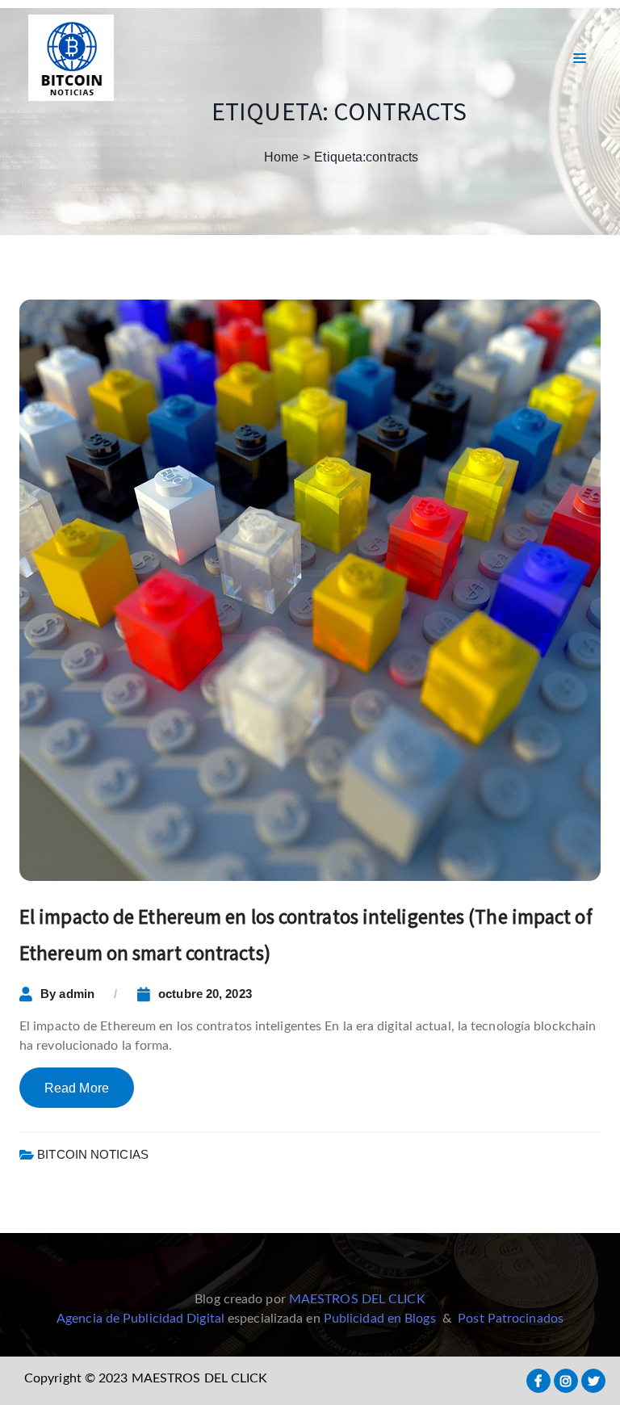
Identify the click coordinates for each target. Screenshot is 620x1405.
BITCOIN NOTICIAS (93, 1154)
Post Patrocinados (510, 1318)
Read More (76, 1088)
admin (76, 993)
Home (281, 157)
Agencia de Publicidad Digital (140, 1318)
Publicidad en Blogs (380, 1318)
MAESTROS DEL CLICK (357, 1299)
